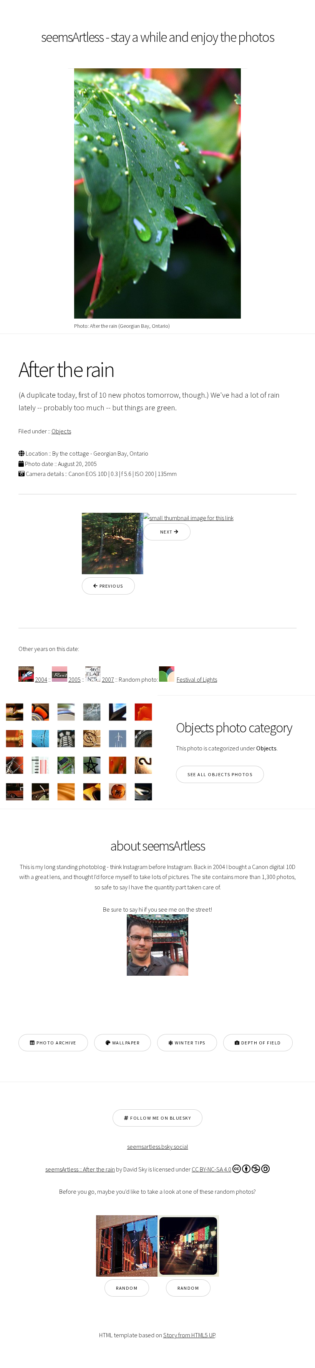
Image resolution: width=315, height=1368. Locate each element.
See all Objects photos (219, 774)
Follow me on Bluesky (160, 1118)
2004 (41, 679)
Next (164, 532)
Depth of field (260, 1043)
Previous (110, 586)
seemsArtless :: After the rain (80, 1169)
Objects (61, 431)
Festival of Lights (197, 679)
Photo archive (55, 1043)
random (127, 1288)
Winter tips (190, 1043)
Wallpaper (125, 1043)
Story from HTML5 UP (189, 1335)
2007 (108, 679)
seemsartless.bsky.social (157, 1146)
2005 (74, 679)
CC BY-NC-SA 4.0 (211, 1169)
